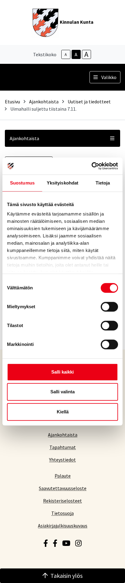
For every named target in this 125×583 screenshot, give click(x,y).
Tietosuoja (62, 513)
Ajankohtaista (44, 101)
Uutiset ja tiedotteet (89, 101)
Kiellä (63, 411)
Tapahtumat (62, 447)
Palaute (63, 475)
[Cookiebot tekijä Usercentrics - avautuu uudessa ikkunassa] (91, 166)
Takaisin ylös (66, 575)
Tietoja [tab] (103, 182)
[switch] (109, 307)
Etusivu (12, 101)
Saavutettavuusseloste (62, 488)
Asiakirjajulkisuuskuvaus (62, 525)
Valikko (109, 77)
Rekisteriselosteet (62, 500)
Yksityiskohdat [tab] (62, 182)
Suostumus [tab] (22, 182)
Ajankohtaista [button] (24, 138)
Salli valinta (62, 391)
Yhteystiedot (62, 459)
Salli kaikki (62, 371)
